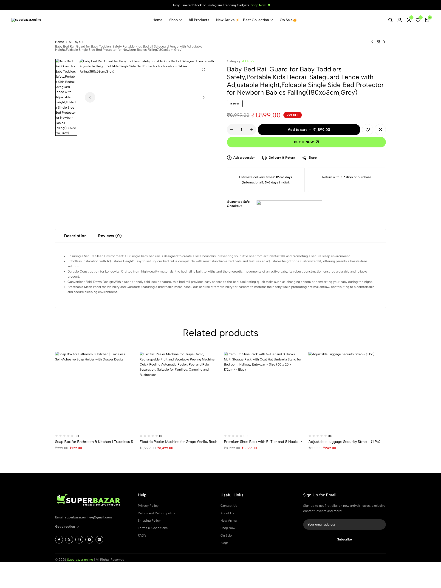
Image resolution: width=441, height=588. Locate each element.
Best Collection (256, 20)
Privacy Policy (148, 506)
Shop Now (259, 5)
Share (312, 158)
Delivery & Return (282, 158)
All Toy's (75, 42)
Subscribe (344, 539)
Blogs (224, 543)
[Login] (399, 20)
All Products (199, 20)
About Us (227, 513)
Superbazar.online (80, 560)
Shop (173, 20)
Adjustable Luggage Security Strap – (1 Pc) (344, 441)
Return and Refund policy (156, 513)
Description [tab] (75, 235)
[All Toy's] (378, 42)
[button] (408, 20)
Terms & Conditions (153, 528)
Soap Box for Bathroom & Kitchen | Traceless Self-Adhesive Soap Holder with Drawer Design (94, 441)
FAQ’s (142, 535)
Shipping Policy (149, 521)
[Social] (59, 539)
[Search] (390, 20)
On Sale (286, 20)
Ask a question (244, 158)
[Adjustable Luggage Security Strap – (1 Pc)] (347, 390)
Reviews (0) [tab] (110, 235)
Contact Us (228, 506)
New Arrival (225, 20)
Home (157, 20)
